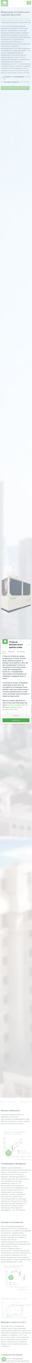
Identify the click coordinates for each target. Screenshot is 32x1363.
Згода (3, 651)
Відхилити (16, 715)
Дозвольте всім (16, 720)
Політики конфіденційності (17, 705)
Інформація (11, 651)
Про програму (21, 651)
